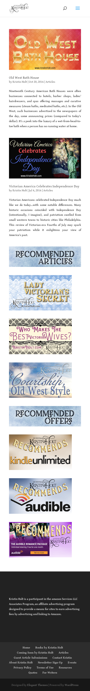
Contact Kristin (62, 657)
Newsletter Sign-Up (50, 662)
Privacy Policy (22, 667)
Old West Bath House (24, 78)
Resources (65, 667)
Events (72, 662)
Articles (50, 82)
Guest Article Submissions (30, 657)
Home (26, 647)
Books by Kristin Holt (49, 647)
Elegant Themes (37, 685)
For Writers (49, 672)
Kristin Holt (20, 82)
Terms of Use (45, 667)
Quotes (32, 672)
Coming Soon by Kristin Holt (35, 652)
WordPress (71, 685)
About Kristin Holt (21, 662)
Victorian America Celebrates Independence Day (44, 186)
